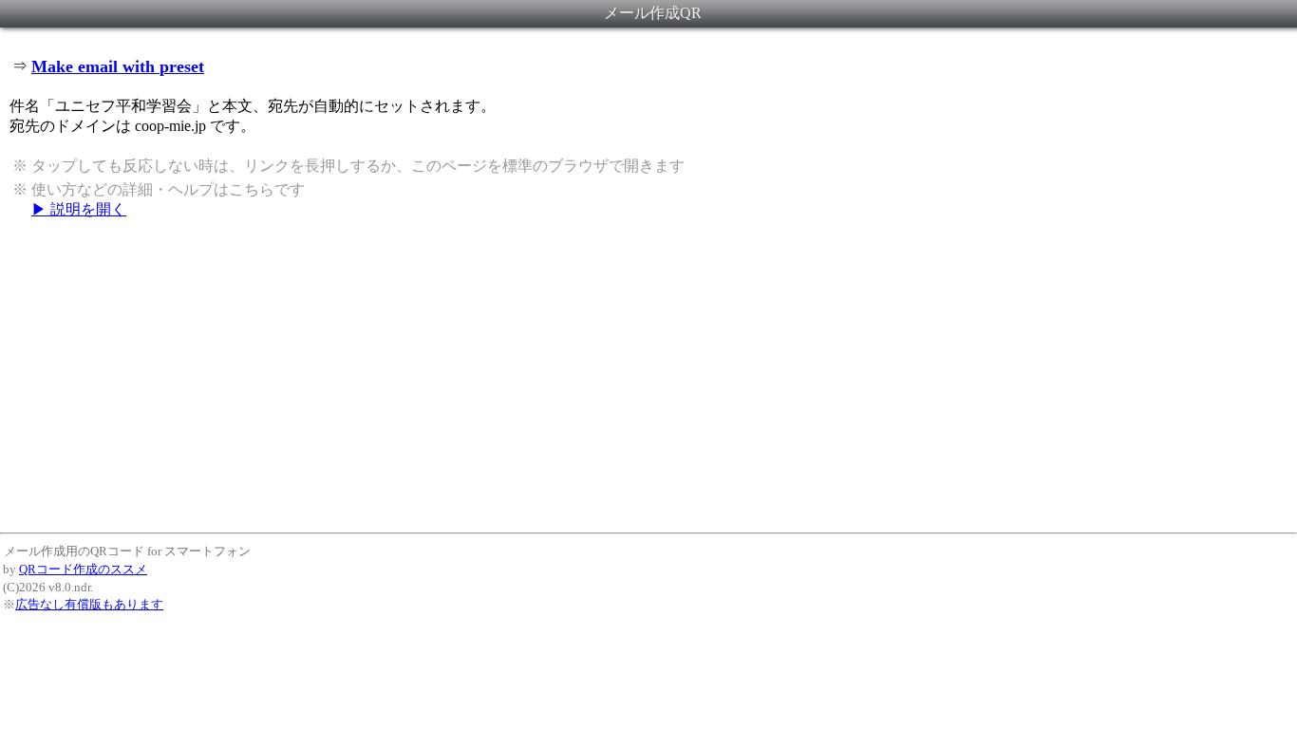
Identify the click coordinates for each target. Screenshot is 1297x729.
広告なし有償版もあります (89, 604)
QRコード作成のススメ (83, 569)
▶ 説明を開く (78, 209)
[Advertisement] (648, 375)
